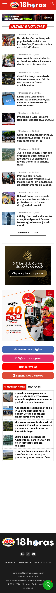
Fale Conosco (43, 562)
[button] (48, 585)
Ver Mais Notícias (28, 233)
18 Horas (10, 562)
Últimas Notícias (14, 387)
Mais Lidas (34, 387)
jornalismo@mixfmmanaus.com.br (28, 573)
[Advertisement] (28, 495)
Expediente (25, 562)
